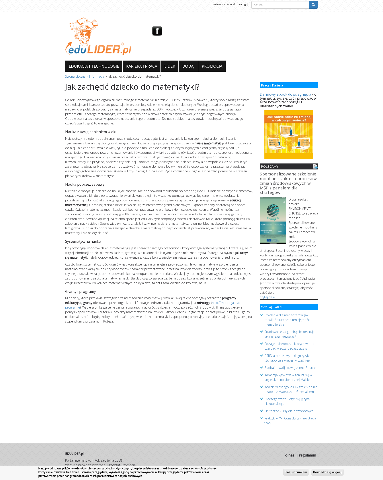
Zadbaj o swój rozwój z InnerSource (290, 368)
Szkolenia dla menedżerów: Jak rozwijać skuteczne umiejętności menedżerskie (287, 320)
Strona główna (75, 76)
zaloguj (243, 4)
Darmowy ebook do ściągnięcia (285, 94)
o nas (289, 455)
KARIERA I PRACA (141, 66)
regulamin (307, 455)
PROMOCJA (212, 66)
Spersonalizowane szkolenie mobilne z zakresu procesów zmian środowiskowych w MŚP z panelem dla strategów (288, 183)
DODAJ (188, 66)
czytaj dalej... (268, 297)
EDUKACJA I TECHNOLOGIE (94, 66)
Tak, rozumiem (296, 472)
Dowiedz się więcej (327, 472)
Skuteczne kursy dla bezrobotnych (288, 411)
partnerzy (218, 4)
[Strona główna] (105, 36)
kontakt (231, 4)
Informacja (96, 76)
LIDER (169, 66)
